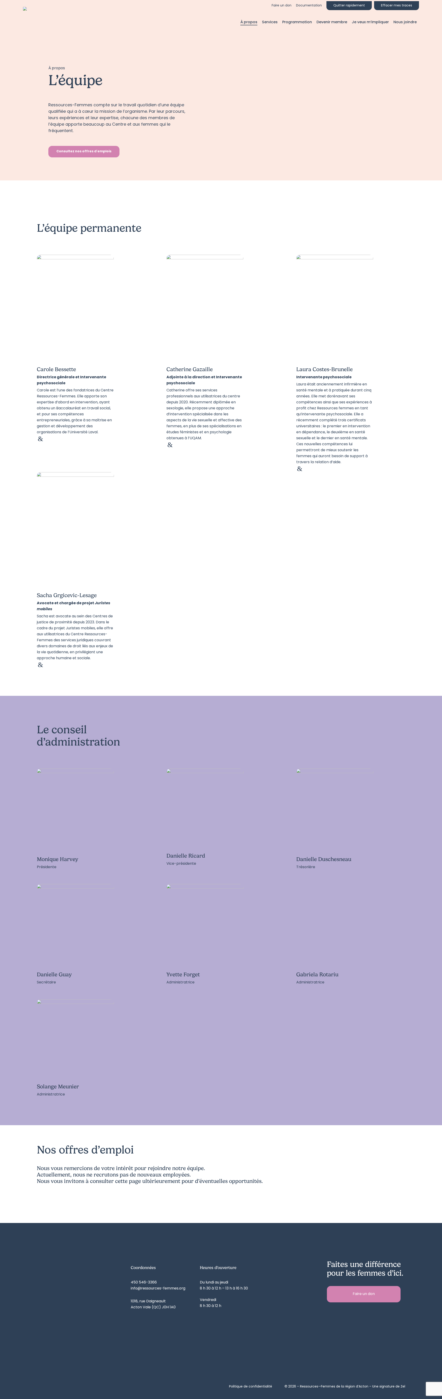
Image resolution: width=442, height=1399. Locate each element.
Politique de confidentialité (250, 1386)
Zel (403, 1386)
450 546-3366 (144, 1282)
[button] (83, 151)
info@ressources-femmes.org (158, 1288)
